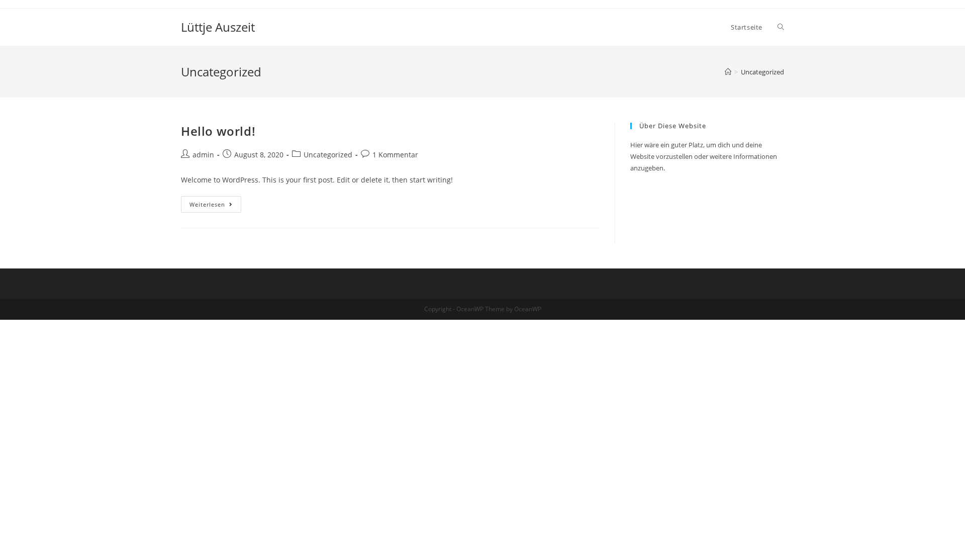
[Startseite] (728, 71)
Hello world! (218, 131)
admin (203, 154)
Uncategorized (328, 154)
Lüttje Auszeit (218, 27)
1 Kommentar (395, 154)
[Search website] (781, 27)
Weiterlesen (215, 206)
